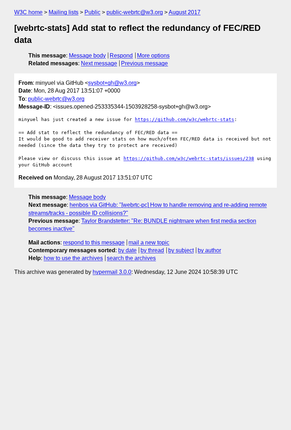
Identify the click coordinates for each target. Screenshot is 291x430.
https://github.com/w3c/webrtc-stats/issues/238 (188, 158)
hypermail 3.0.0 (112, 272)
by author (209, 250)
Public (92, 12)
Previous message (144, 63)
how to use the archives (73, 258)
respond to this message (94, 242)
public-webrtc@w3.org (134, 12)
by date (127, 250)
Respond (121, 56)
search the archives (131, 258)
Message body (87, 56)
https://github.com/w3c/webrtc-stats (184, 119)
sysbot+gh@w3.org (112, 83)
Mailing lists (63, 12)
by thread (152, 250)
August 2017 (185, 12)
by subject (181, 250)
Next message (99, 63)
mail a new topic (148, 242)
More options (153, 56)
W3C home (28, 12)
